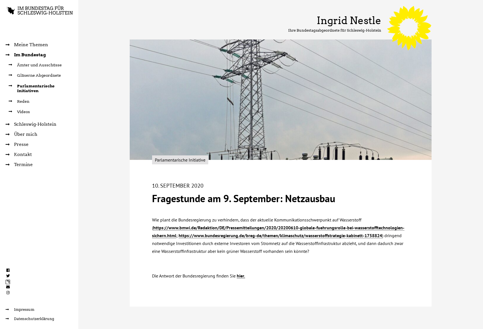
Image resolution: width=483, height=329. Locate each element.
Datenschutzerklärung (34, 319)
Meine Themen (31, 44)
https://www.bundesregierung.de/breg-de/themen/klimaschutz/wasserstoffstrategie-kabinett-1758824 (280, 235)
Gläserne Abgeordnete (39, 75)
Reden (23, 101)
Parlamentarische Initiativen (36, 88)
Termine (23, 164)
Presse (21, 144)
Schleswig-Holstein (35, 124)
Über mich (25, 134)
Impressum (24, 309)
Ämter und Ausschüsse (39, 65)
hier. (241, 276)
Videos (23, 111)
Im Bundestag (30, 54)
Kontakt (23, 154)
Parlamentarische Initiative (180, 160)
